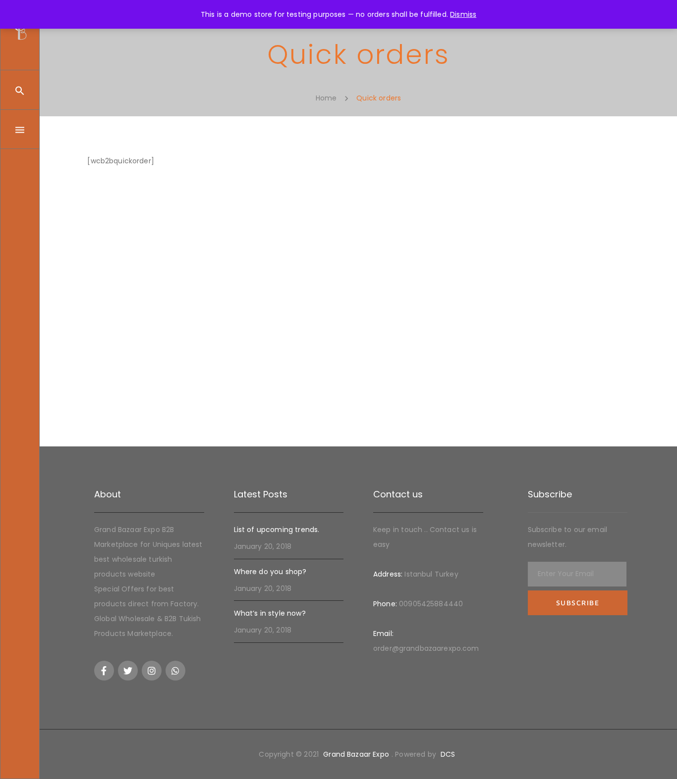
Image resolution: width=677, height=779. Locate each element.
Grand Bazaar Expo (356, 754)
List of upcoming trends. (277, 530)
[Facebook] (104, 671)
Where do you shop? (270, 572)
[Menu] (20, 129)
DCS (448, 754)
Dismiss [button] (463, 14)
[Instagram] (152, 671)
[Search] (20, 89)
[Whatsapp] (175, 671)
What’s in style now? (270, 613)
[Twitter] (128, 671)
